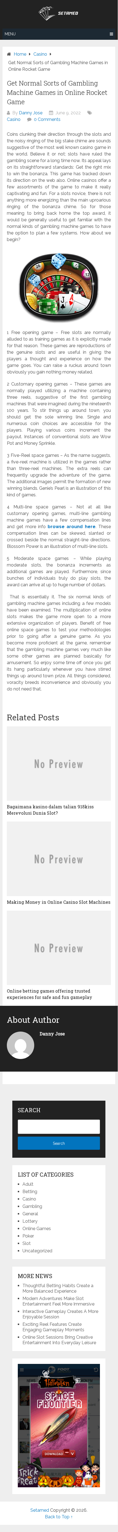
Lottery (30, 1221)
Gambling (32, 1206)
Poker (28, 1236)
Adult (27, 1184)
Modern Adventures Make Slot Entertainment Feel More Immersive (58, 1301)
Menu (10, 34)
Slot (26, 1243)
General (30, 1213)
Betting (29, 1191)
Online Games (36, 1228)
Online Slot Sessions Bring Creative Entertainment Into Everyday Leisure (59, 1340)
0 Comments (47, 119)
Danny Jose (30, 112)
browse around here (72, 526)
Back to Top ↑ (59, 1516)
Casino (14, 119)
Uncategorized (37, 1250)
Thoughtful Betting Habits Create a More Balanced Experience (57, 1288)
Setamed (39, 1510)
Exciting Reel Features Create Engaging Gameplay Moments (53, 1327)
